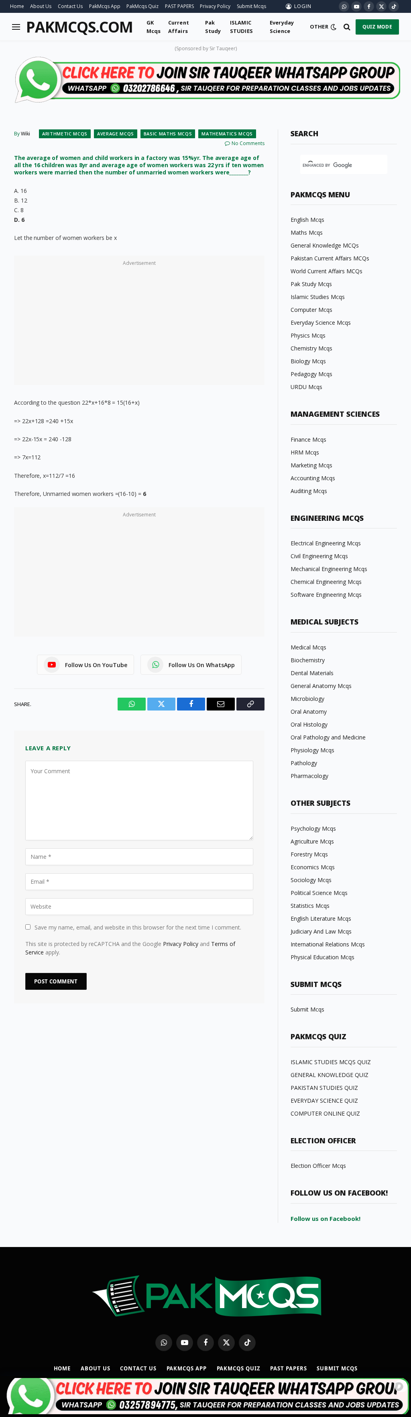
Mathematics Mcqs (227, 134)
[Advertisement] (139, 324)
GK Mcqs (153, 26)
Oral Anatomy (309, 711)
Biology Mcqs (308, 361)
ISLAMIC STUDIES (241, 26)
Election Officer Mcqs (318, 1165)
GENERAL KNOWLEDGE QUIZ (329, 1075)
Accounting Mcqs (313, 478)
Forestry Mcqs (309, 854)
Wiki (25, 133)
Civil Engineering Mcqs (319, 556)
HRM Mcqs (305, 452)
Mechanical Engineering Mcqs (329, 569)
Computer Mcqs (311, 309)
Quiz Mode (377, 26)
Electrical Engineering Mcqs (326, 543)
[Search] (347, 27)
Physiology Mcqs (312, 750)
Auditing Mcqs (309, 491)
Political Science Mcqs (319, 893)
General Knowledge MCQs (325, 245)
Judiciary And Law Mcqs (321, 931)
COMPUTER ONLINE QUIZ (325, 1113)
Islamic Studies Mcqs (318, 297)
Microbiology (307, 698)
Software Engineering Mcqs (326, 594)
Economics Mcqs (313, 867)
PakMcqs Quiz (142, 6)
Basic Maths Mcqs (168, 134)
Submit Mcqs (251, 6)
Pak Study (213, 26)
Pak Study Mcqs (311, 284)
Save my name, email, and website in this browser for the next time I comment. (138, 927)
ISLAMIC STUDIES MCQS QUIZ (331, 1062)
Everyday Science (282, 26)
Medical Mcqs (308, 647)
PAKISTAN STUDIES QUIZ (324, 1087)
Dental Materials (312, 673)
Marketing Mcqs (311, 465)
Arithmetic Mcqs (64, 134)
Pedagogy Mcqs (311, 374)
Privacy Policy (215, 6)
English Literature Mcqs (321, 918)
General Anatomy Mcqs (321, 686)
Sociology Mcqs (311, 880)
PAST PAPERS (179, 6)
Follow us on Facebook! (325, 1218)
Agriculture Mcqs (312, 841)
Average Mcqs (115, 134)
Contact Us (70, 6)
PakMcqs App (104, 6)
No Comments (248, 143)
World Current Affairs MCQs (326, 271)
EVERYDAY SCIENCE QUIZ (324, 1100)
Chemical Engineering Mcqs (326, 582)
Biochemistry (308, 660)
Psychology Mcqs (313, 828)
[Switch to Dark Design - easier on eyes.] (333, 27)
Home (17, 6)
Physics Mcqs (308, 335)
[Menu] (16, 27)
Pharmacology (309, 776)
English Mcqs (307, 219)
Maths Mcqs (307, 232)
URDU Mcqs (306, 387)
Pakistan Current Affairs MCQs (330, 258)
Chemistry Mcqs (311, 348)
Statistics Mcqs (310, 905)
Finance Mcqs (308, 439)
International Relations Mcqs (328, 944)
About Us (40, 6)
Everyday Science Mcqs (321, 322)
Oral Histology (309, 724)
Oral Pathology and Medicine (328, 737)
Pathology (304, 763)
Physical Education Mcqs (322, 957)
